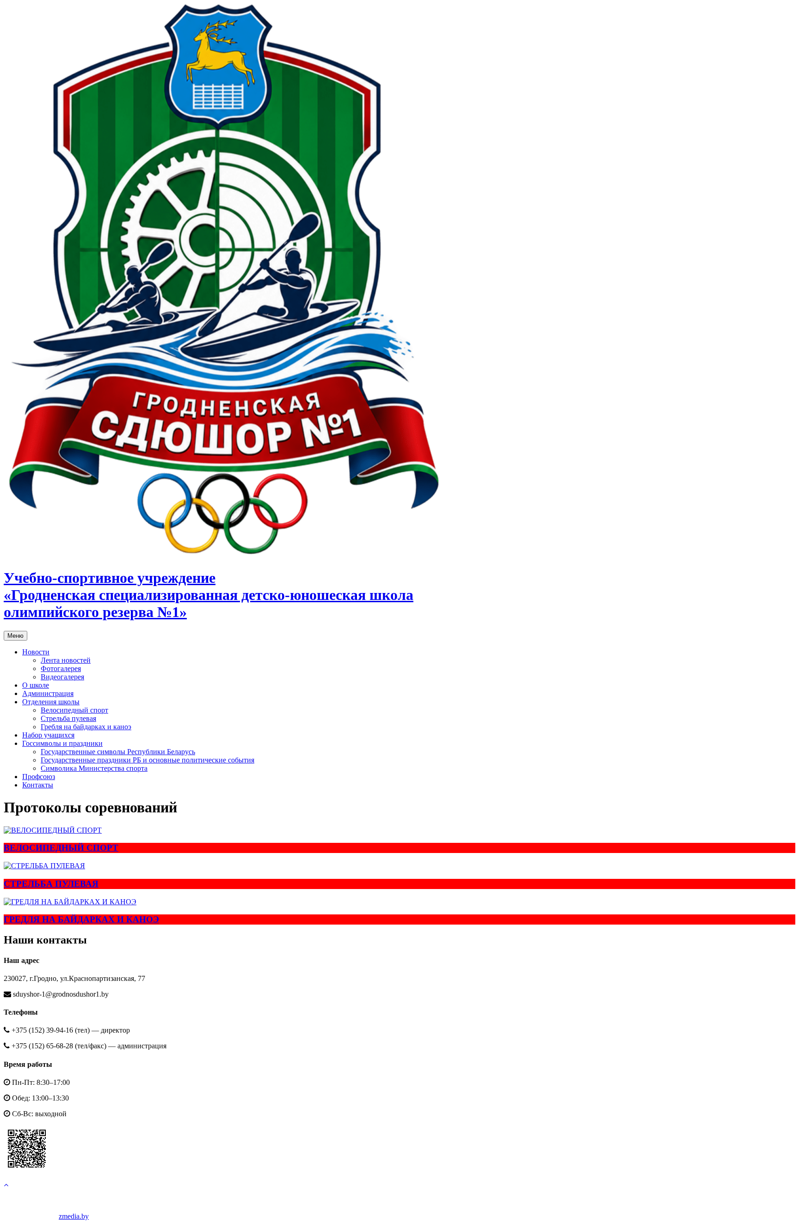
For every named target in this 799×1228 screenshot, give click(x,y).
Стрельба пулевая (68, 718)
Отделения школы (51, 702)
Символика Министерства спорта (94, 768)
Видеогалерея (62, 677)
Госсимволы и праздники (62, 743)
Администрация (48, 693)
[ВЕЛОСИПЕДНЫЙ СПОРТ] (399, 830)
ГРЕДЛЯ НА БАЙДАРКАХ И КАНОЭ (81, 919)
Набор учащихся (48, 735)
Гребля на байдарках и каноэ (86, 727)
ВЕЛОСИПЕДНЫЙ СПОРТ (61, 848)
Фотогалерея (61, 668)
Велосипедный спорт (74, 710)
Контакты (37, 785)
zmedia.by (74, 1216)
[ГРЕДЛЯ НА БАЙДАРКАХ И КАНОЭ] (399, 902)
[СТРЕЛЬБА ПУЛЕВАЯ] (399, 866)
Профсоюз (38, 776)
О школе (35, 685)
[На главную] (226, 555)
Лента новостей (66, 660)
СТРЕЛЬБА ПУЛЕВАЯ (51, 884)
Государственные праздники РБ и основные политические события (147, 760)
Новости (35, 652)
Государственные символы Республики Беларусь (118, 752)
